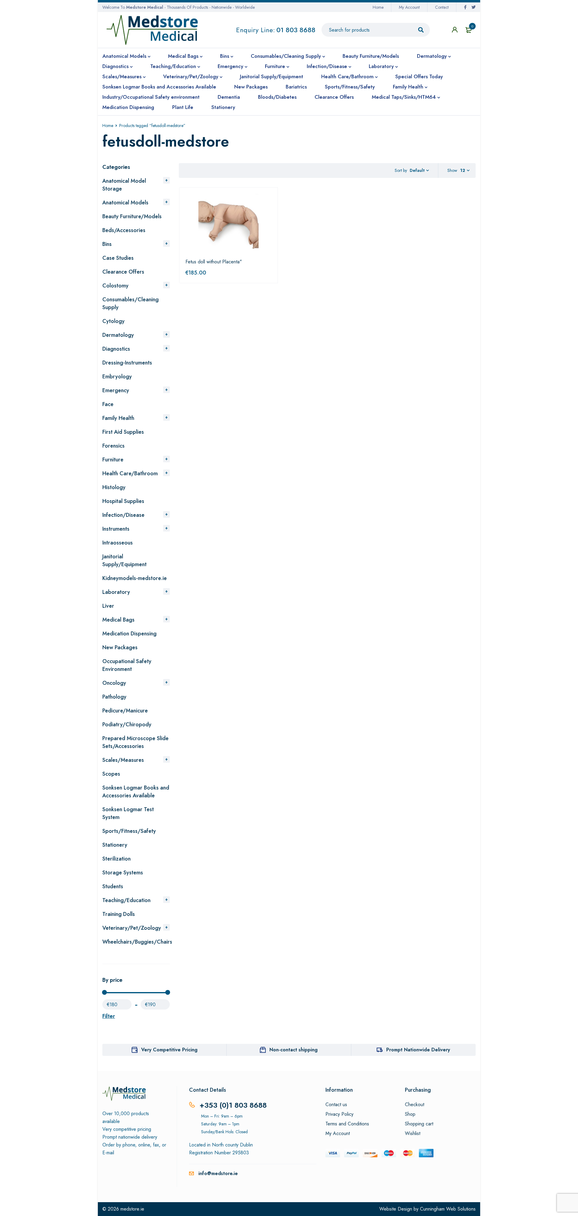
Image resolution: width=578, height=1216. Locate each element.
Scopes (111, 774)
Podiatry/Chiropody (126, 724)
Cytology (113, 321)
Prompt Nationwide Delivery (418, 1049)
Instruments (115, 529)
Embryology (117, 376)
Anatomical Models (125, 202)
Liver (108, 606)
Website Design (395, 1208)
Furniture (112, 460)
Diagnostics (116, 349)
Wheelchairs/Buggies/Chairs (137, 942)
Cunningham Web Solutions (448, 1208)
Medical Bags (118, 620)
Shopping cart (419, 1124)
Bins (107, 244)
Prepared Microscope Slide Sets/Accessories (135, 742)
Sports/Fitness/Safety (129, 831)
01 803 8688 (295, 30)
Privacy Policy (339, 1114)
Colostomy (115, 286)
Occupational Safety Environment (126, 665)
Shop (410, 1114)
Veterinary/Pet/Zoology (131, 928)
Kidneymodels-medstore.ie (134, 578)
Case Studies (118, 258)
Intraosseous (117, 543)
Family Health (118, 418)
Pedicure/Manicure (125, 711)
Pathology (114, 697)
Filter (108, 1016)
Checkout (414, 1105)
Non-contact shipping (293, 1049)
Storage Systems (122, 872)
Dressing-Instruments (127, 363)
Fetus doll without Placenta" (213, 261)
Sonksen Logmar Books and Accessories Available (135, 791)
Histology (114, 487)
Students (112, 886)
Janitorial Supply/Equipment (124, 560)
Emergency (115, 390)
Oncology (114, 683)
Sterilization (116, 859)
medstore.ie (132, 1208)
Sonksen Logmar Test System (128, 813)
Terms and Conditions (347, 1124)
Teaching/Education (126, 900)
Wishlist (412, 1134)
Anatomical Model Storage (124, 185)
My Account (409, 7)
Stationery (114, 845)
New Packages (120, 647)
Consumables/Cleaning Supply (130, 303)
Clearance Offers (123, 272)
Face (107, 404)
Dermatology (118, 335)
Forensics (113, 446)
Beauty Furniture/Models (132, 216)
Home (378, 7)
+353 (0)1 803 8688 (233, 1105)
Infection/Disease (123, 515)
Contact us (336, 1105)
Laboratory (116, 592)
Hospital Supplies (123, 501)
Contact (442, 7)
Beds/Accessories (123, 230)
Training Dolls (118, 914)
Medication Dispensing (129, 633)
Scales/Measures (123, 760)
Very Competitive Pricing (169, 1049)
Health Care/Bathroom (130, 473)
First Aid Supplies (123, 432)
